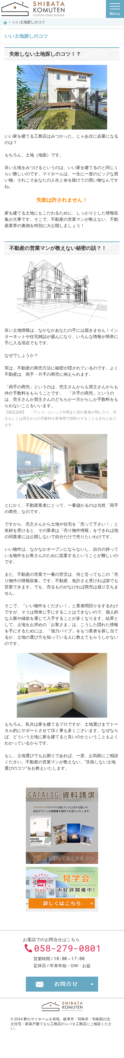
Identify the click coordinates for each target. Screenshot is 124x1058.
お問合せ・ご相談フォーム (62, 984)
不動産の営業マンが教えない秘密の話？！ (58, 248)
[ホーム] (5, 22)
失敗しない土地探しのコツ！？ (45, 54)
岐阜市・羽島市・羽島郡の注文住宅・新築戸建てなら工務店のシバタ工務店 (60, 1021)
